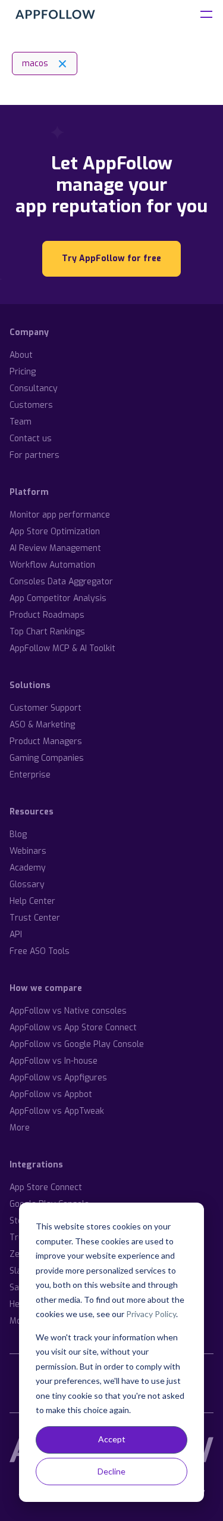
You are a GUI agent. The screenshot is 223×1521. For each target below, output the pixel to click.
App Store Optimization (55, 531)
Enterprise (30, 774)
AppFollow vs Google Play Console (77, 1044)
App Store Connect (46, 1187)
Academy (28, 867)
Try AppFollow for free (111, 258)
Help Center (32, 901)
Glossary (27, 884)
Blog (18, 834)
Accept (111, 1439)
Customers (31, 405)
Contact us (31, 438)
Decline (111, 1471)
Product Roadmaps (47, 615)
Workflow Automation (52, 565)
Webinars (28, 851)
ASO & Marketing (42, 724)
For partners (34, 455)
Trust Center (35, 918)
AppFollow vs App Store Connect (73, 1027)
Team (21, 422)
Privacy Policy (151, 1314)
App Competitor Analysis (58, 598)
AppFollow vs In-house (54, 1061)
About (21, 355)
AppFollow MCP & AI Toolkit (62, 648)
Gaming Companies (47, 758)
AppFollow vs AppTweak (57, 1111)
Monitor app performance (60, 515)
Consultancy (34, 388)
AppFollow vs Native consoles (68, 1011)
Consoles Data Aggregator (61, 581)
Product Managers (46, 741)
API (16, 934)
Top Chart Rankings (47, 631)
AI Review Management (55, 548)
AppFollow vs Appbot (51, 1094)
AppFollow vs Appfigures (58, 1077)
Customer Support (45, 708)
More (20, 1127)
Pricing (23, 371)
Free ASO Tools (40, 951)
